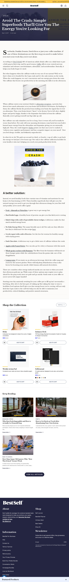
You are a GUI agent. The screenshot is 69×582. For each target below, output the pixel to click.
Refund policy (7, 554)
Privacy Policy (57, 545)
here (34, 229)
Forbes (31, 128)
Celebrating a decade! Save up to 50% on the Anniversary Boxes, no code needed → (21, 1)
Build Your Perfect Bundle (10, 561)
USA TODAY (17, 62)
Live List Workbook (8, 571)
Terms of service (7, 547)
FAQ (4, 540)
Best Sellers (38, 523)
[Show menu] (3, 6)
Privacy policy (7, 550)
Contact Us (6, 543)
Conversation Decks (8, 564)
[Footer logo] (13, 503)
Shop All (37, 527)
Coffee (39, 64)
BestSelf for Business (9, 536)
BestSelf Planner (40, 516)
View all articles (34, 474)
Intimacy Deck (39, 520)
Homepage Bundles (8, 568)
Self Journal (39, 513)
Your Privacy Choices (9, 557)
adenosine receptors (43, 104)
